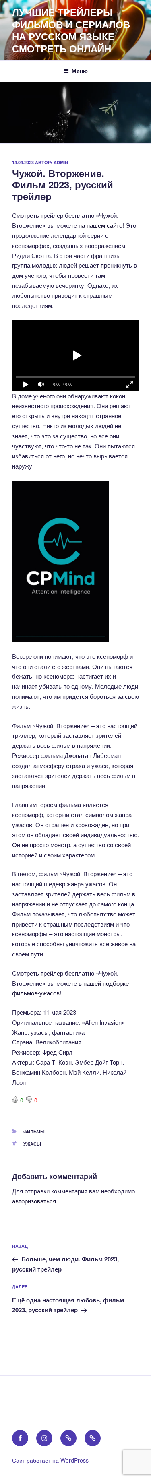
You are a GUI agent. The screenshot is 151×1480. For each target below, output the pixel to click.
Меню (80, 71)
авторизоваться (34, 1201)
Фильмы (34, 1132)
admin (61, 162)
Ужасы (32, 1144)
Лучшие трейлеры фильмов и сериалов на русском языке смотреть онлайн (71, 30)
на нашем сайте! (101, 225)
